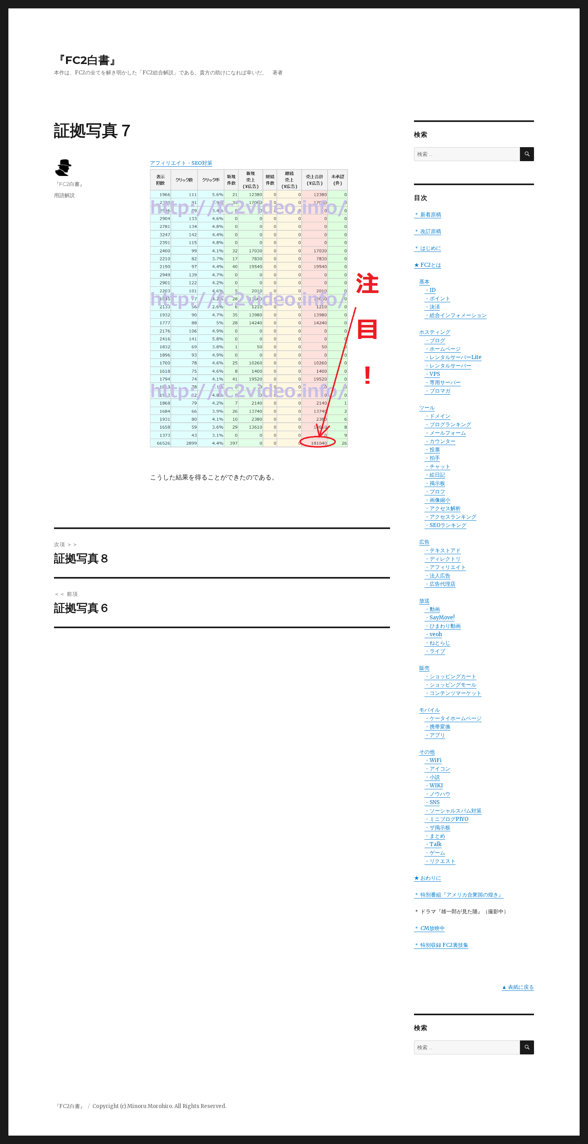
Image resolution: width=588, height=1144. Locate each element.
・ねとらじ (437, 642)
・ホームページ (442, 348)
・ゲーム (434, 852)
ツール (427, 407)
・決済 (432, 306)
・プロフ (434, 491)
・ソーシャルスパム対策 (453, 810)
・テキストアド (442, 550)
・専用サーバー (442, 382)
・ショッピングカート (450, 676)
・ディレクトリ (442, 558)
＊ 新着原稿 (427, 214)
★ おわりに (427, 877)
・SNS (432, 802)
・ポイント (437, 298)
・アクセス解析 (442, 508)
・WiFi (433, 760)
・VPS (432, 374)
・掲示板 (434, 483)
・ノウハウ (437, 794)
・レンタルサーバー (447, 365)
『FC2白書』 (87, 60)
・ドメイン (437, 416)
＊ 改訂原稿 (427, 231)
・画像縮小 (437, 500)
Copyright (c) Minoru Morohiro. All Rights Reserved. (159, 1106)
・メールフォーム (445, 432)
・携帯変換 (437, 726)
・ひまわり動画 (442, 626)
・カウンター (440, 441)
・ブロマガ (437, 390)
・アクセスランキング (450, 516)
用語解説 (64, 195)
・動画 (432, 609)
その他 (427, 752)
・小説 (432, 777)
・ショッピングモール (450, 684)
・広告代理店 (440, 584)
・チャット (437, 466)
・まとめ (434, 836)
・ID (430, 290)
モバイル (429, 710)
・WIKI (433, 785)
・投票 (432, 449)
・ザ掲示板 (437, 827)
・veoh (433, 634)
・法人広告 (437, 575)
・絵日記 (434, 474)
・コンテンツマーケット (453, 693)
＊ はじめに (427, 248)
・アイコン (437, 768)
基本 (424, 281)
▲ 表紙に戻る (518, 987)
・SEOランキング (445, 525)
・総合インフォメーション (455, 315)
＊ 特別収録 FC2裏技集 (441, 945)
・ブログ (434, 340)
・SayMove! (439, 617)
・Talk (433, 844)
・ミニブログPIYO (446, 819)
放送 (424, 600)
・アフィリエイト (445, 567)
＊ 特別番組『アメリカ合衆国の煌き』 (459, 894)
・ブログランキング (447, 424)
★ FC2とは (427, 265)
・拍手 (432, 458)
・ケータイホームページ (453, 718)
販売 (424, 668)
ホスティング (434, 332)
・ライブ (434, 651)
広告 (424, 542)
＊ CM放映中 (429, 928)
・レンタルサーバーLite (453, 357)
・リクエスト (440, 861)
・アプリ (434, 735)
